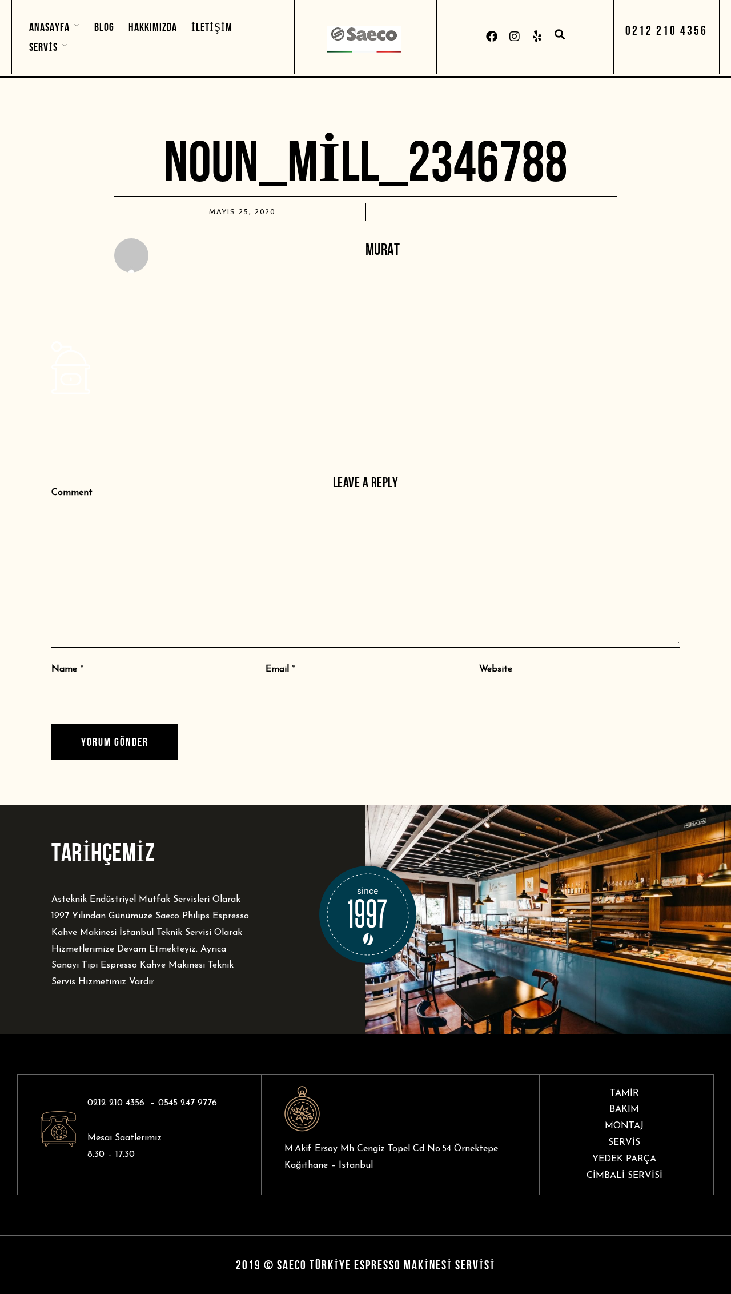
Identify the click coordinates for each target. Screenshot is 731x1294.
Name (64, 669)
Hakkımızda (152, 27)
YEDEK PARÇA (624, 1159)
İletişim (211, 27)
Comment (72, 492)
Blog (104, 27)
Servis (43, 47)
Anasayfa (49, 27)
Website (495, 669)
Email (277, 669)
